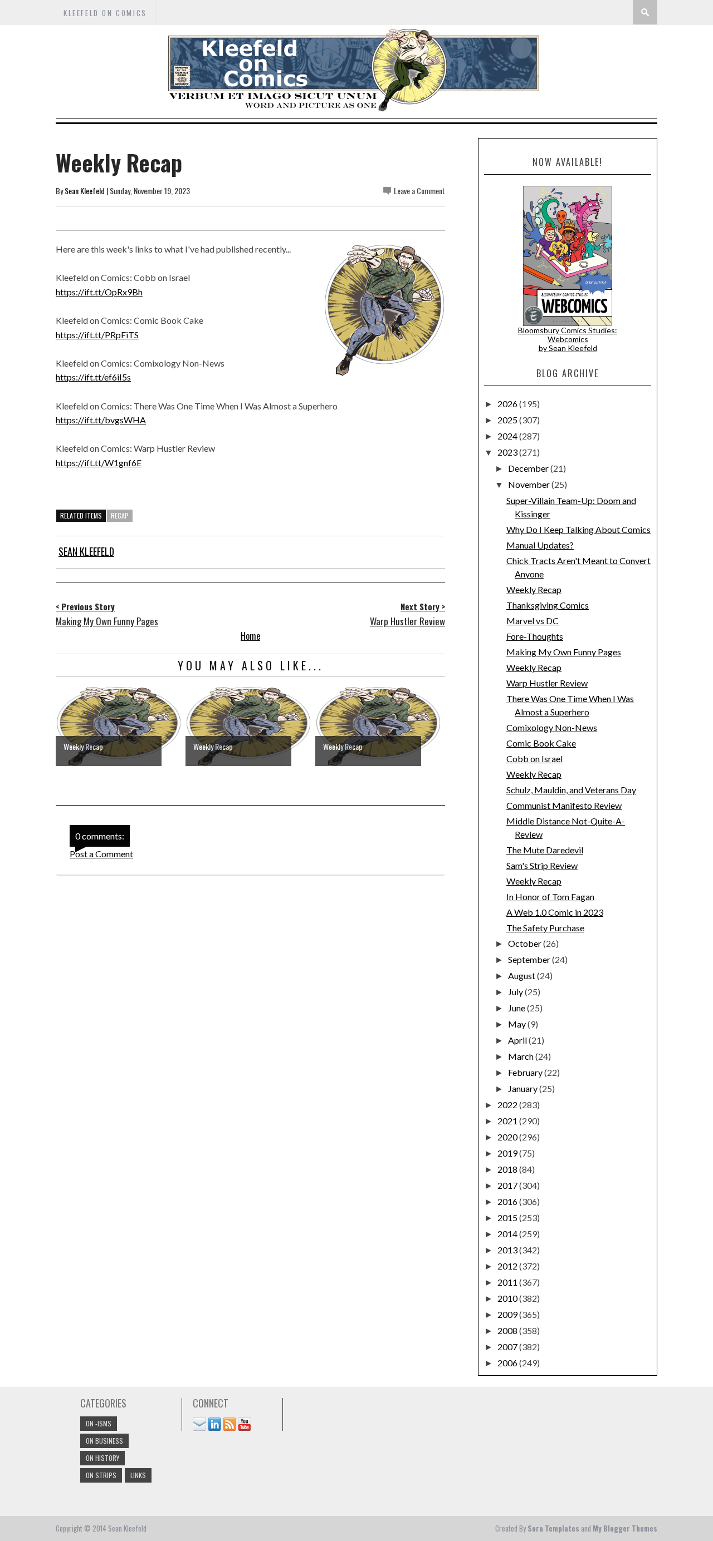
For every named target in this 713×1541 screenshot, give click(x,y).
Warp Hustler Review (547, 683)
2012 (508, 1266)
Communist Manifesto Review (564, 805)
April (518, 1040)
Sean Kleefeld (85, 190)
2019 (508, 1153)
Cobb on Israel (534, 758)
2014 (508, 1233)
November (529, 484)
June (517, 1007)
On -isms (98, 1423)
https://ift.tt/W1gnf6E (98, 462)
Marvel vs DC (532, 620)
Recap (120, 515)
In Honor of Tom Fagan (550, 896)
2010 (508, 1298)
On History (102, 1458)
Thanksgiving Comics (547, 605)
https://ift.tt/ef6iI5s (93, 377)
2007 (508, 1346)
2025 (508, 419)
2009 (508, 1314)
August (522, 975)
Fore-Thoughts (534, 636)
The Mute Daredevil (544, 849)
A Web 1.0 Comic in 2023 (554, 912)
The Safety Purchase (545, 927)
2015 (508, 1217)
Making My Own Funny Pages (563, 651)
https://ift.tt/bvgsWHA (101, 419)
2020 (508, 1137)
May (518, 1024)
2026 (508, 403)
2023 (508, 452)
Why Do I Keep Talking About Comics (578, 529)
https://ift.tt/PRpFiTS (97, 334)
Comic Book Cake (541, 743)
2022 (508, 1104)
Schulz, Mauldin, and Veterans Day (571, 789)
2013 (508, 1249)
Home (250, 636)
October (525, 943)
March (521, 1056)
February (526, 1072)
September (530, 959)
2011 (508, 1282)
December (529, 468)
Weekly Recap (533, 589)
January (523, 1088)
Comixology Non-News (551, 727)
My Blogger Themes (625, 1528)
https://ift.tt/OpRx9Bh (99, 292)
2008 (508, 1330)
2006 (508, 1362)
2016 (508, 1201)
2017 (508, 1185)
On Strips (101, 1475)
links (138, 1475)
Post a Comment (101, 853)
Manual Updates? (540, 545)
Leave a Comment (419, 190)
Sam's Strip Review (542, 865)
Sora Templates (553, 1528)
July (516, 991)
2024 (508, 436)
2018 (508, 1169)
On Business (104, 1440)
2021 (508, 1120)
